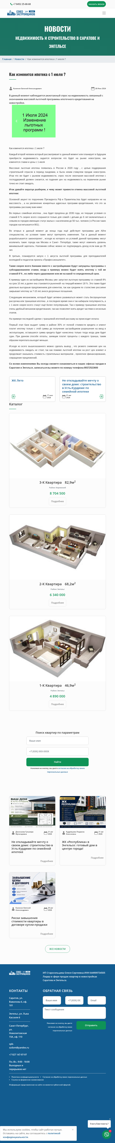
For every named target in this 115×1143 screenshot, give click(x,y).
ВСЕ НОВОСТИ (58, 948)
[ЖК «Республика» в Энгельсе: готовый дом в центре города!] (83, 811)
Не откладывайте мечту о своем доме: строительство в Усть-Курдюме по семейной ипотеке (81, 386)
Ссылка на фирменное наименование (28, 1080)
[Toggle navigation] (104, 13)
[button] (16, 121)
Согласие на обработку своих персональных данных (65, 1077)
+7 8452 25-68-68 (22, 4)
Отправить (91, 1025)
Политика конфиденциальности (25, 1077)
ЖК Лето (17, 380)
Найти (57, 761)
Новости (19, 59)
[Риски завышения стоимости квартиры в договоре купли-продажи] (32, 887)
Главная (7, 59)
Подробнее (57, 501)
